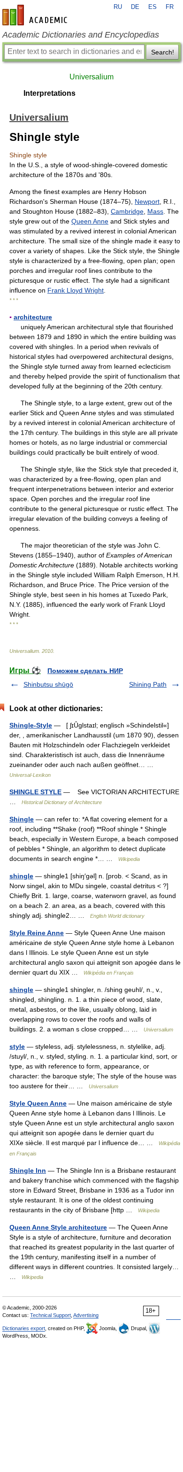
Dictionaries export (23, 1328)
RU (118, 7)
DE (135, 7)
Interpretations (49, 93)
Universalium (91, 77)
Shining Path (148, 684)
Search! (162, 52)
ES (152, 7)
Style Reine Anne (36, 933)
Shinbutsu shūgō (48, 684)
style (17, 1046)
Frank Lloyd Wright (75, 290)
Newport (147, 201)
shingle (21, 876)
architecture (33, 317)
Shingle (21, 819)
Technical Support (50, 1315)
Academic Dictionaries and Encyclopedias (80, 34)
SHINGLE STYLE (35, 792)
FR (170, 7)
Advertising (86, 1315)
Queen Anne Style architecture (58, 1227)
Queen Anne (89, 221)
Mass (155, 211)
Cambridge (127, 211)
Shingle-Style (30, 725)
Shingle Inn (27, 1170)
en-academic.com (36, 15)
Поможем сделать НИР (85, 670)
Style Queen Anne (38, 1103)
